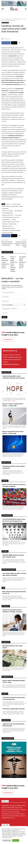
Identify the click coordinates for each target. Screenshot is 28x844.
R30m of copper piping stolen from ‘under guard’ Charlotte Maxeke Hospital (13, 264)
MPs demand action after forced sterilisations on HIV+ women (5, 262)
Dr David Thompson (16, 204)
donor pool (8, 204)
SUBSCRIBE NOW (8, 339)
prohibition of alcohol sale (7, 215)
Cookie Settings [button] (7, 840)
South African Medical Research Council (10, 221)
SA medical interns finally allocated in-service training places (22, 262)
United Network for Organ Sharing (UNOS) (11, 230)
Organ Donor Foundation (7, 210)
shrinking (14, 219)
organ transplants (18, 210)
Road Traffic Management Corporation (10, 217)
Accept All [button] (15, 840)
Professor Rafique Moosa (7, 212)
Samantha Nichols (6, 219)
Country (4, 305)
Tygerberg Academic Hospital (8, 228)
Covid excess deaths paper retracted (13, 709)
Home (3, 19)
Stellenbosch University (7, 226)
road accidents (18, 215)
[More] (19, 42)
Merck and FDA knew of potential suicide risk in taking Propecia (7, 243)
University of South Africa (7, 232)
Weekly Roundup (9, 19)
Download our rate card (11, 364)
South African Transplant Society (9, 223)
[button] (2, 9)
